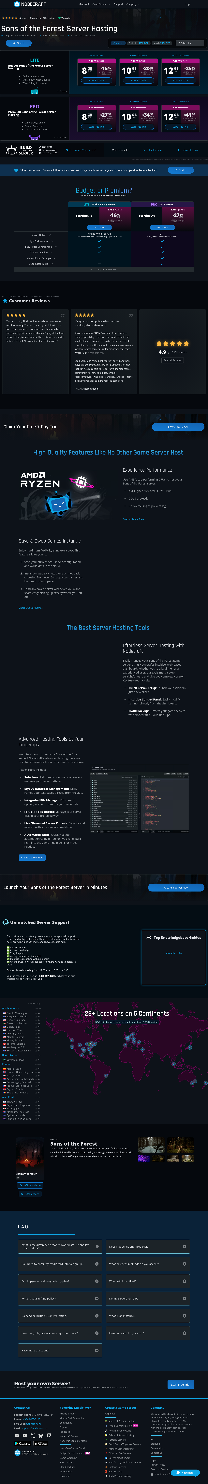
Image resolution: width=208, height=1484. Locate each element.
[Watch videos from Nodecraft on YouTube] (25, 1436)
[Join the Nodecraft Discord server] (17, 1436)
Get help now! (33, 1423)
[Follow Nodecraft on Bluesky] (41, 1436)
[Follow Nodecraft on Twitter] (33, 1436)
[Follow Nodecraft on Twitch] (49, 1436)
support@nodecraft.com (35, 1428)
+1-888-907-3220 (31, 1419)
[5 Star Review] (16, 315)
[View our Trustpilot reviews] (9, 18)
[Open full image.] (151, 1145)
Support (118, 4)
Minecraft (84, 4)
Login (188, 4)
